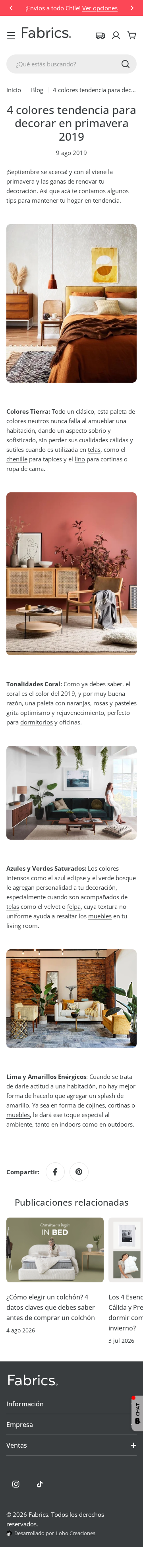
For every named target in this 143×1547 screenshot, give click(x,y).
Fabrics (38, 1514)
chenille (16, 459)
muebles (100, 916)
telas (94, 449)
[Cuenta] (116, 35)
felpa (74, 906)
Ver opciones (100, 8)
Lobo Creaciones (75, 1533)
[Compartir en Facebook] (55, 1171)
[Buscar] (125, 64)
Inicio (13, 90)
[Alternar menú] (11, 35)
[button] (11, 8)
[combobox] (71, 64)
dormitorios (36, 722)
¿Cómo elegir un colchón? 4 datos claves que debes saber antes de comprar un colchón (50, 1307)
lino (80, 459)
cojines (95, 1105)
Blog (37, 90)
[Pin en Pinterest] (79, 1171)
